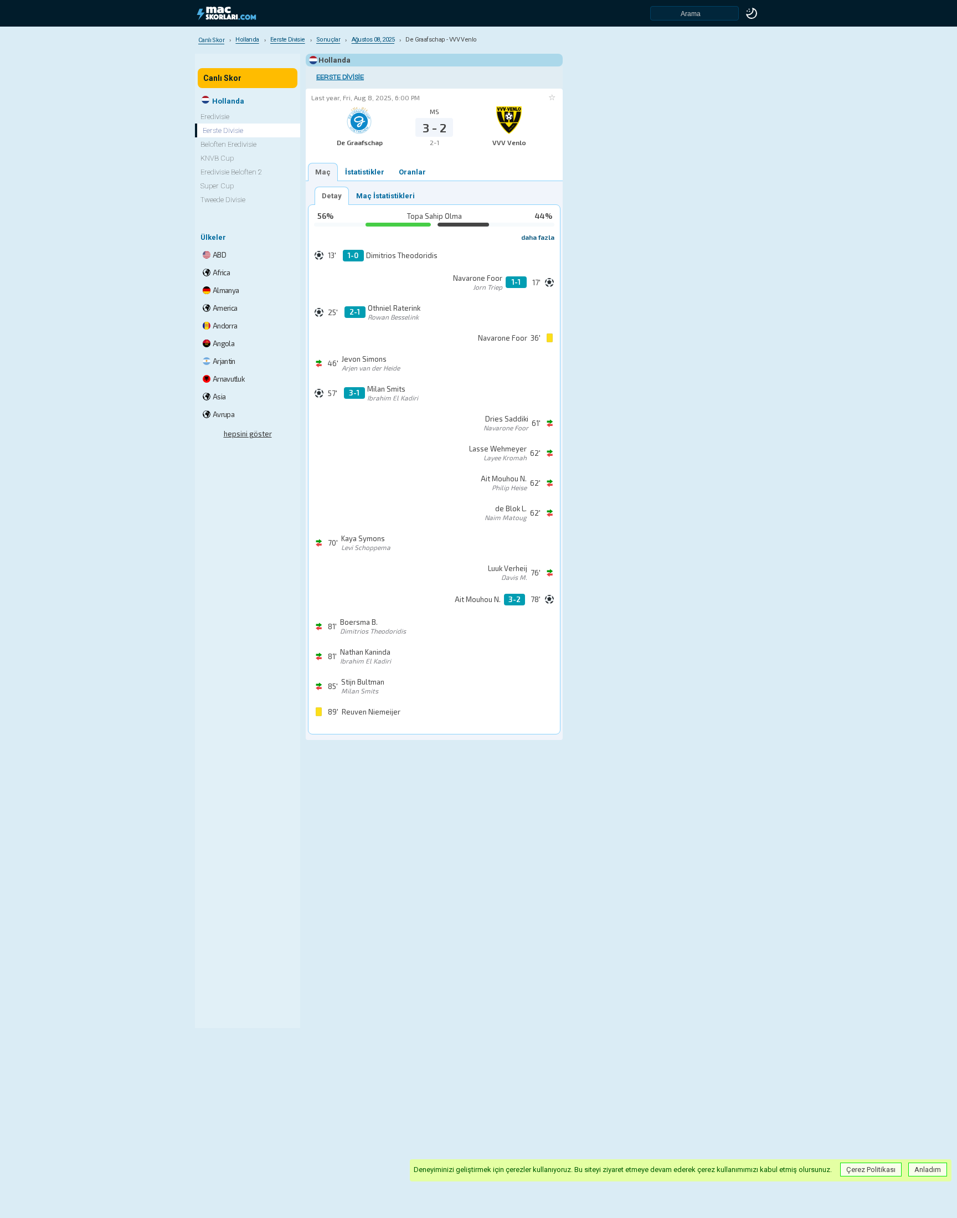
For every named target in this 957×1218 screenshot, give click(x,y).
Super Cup (217, 186)
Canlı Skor (222, 78)
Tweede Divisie (222, 200)
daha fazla (537, 237)
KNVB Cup (217, 158)
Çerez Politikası (871, 1169)
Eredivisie (214, 116)
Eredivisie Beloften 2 (231, 172)
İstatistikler (364, 172)
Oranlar (412, 172)
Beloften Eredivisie (228, 144)
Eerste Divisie (340, 77)
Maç (323, 172)
